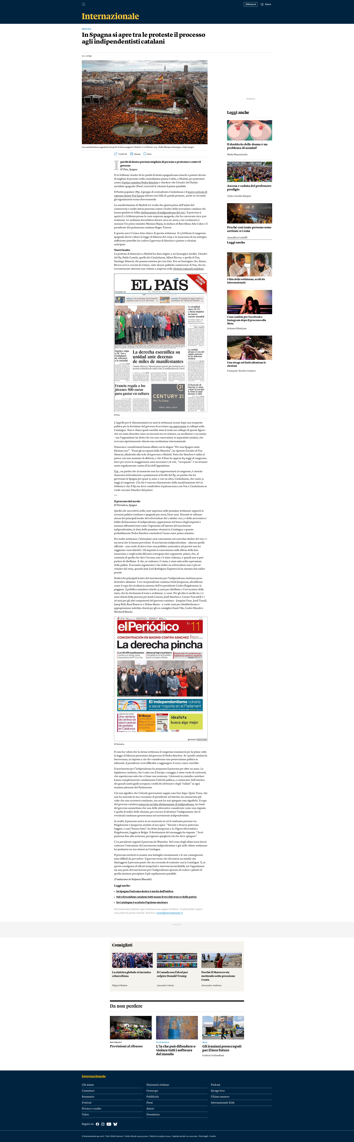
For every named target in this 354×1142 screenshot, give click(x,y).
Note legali (203, 1136)
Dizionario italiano (157, 1085)
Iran (204, 1042)
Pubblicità (152, 1097)
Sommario (88, 1097)
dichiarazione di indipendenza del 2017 (163, 212)
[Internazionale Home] (94, 1076)
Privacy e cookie (91, 1108)
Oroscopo (152, 1091)
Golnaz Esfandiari (213, 1055)
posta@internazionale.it (170, 913)
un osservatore (177, 426)
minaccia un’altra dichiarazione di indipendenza (166, 804)
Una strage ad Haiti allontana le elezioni (246, 364)
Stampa (137, 154)
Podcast (215, 1085)
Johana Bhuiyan (237, 328)
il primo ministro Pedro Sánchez (140, 182)
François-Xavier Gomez (241, 371)
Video (85, 1114)
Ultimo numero (220, 1097)
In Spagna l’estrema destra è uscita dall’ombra (144, 891)
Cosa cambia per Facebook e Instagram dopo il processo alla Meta (246, 320)
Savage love (218, 1091)
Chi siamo (88, 1085)
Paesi (149, 1102)
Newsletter (153, 1114)
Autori (150, 1108)
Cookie (213, 1136)
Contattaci (88, 1091)
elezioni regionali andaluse (188, 269)
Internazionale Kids (222, 1102)
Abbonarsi (250, 4)
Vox (116, 471)
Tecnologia (162, 1042)
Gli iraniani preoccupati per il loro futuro (221, 1048)
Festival (86, 1102)
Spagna (86, 29)
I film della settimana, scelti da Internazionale (246, 281)
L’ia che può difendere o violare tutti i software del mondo (176, 1050)
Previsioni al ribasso (126, 1046)
